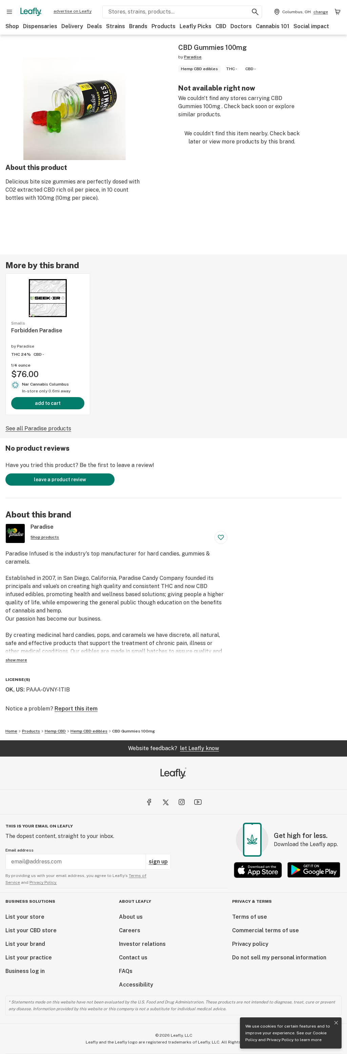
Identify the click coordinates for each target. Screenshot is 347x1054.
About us (131, 917)
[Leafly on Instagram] (182, 802)
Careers (129, 930)
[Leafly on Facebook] (149, 802)
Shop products (44, 537)
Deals (94, 26)
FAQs (125, 971)
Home (11, 731)
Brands (138, 26)
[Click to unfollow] (221, 537)
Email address (19, 850)
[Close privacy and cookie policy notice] (336, 1023)
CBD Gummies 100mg (133, 731)
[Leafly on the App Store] (258, 870)
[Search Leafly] (255, 11)
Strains (115, 26)
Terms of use (249, 917)
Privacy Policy (280, 1039)
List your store (24, 917)
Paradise (193, 57)
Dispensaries (40, 26)
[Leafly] (31, 12)
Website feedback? (173, 748)
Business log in (25, 971)
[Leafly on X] (165, 802)
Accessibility (136, 984)
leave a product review (60, 479)
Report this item (76, 708)
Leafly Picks (195, 26)
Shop (12, 26)
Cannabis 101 (272, 26)
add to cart (48, 403)
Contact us (133, 957)
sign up (158, 861)
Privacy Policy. (43, 882)
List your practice (28, 957)
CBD (221, 26)
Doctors (241, 26)
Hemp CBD (55, 731)
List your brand (25, 944)
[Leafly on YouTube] (198, 802)
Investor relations (142, 944)
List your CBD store (31, 930)
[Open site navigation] (9, 12)
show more (16, 660)
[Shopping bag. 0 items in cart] (337, 12)
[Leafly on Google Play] (313, 870)
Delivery (72, 26)
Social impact (311, 26)
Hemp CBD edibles (88, 731)
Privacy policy (250, 944)
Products (163, 26)
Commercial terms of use (265, 930)
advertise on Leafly (72, 11)
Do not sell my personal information (279, 957)
